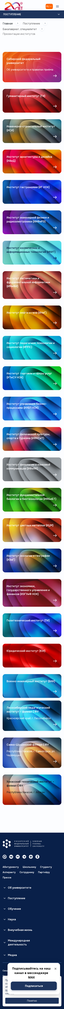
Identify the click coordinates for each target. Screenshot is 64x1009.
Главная (8, 23)
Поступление (12, 14)
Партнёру (44, 872)
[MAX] (5, 857)
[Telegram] (24, 857)
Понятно (32, 1000)
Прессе (7, 877)
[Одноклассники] (37, 857)
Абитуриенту (11, 866)
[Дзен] (31, 857)
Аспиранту (9, 872)
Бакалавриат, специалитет (20, 29)
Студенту (46, 866)
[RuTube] (18, 857)
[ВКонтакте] (11, 857)
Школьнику (29, 866)
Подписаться (34, 986)
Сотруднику (27, 872)
